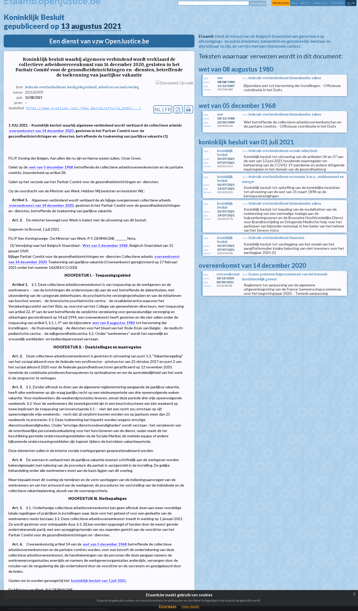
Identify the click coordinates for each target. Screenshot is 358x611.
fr (353, 3)
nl (349, 3)
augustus (86, 25)
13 (65, 25)
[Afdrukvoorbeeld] (188, 109)
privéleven (281, 3)
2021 (112, 25)
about (305, 3)
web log (320, 3)
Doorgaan (167, 606)
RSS (294, 3)
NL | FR (162, 109)
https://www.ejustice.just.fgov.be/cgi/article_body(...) (83, 108)
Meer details (190, 606)
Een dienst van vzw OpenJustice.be (99, 41)
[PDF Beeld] (178, 109)
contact (337, 3)
